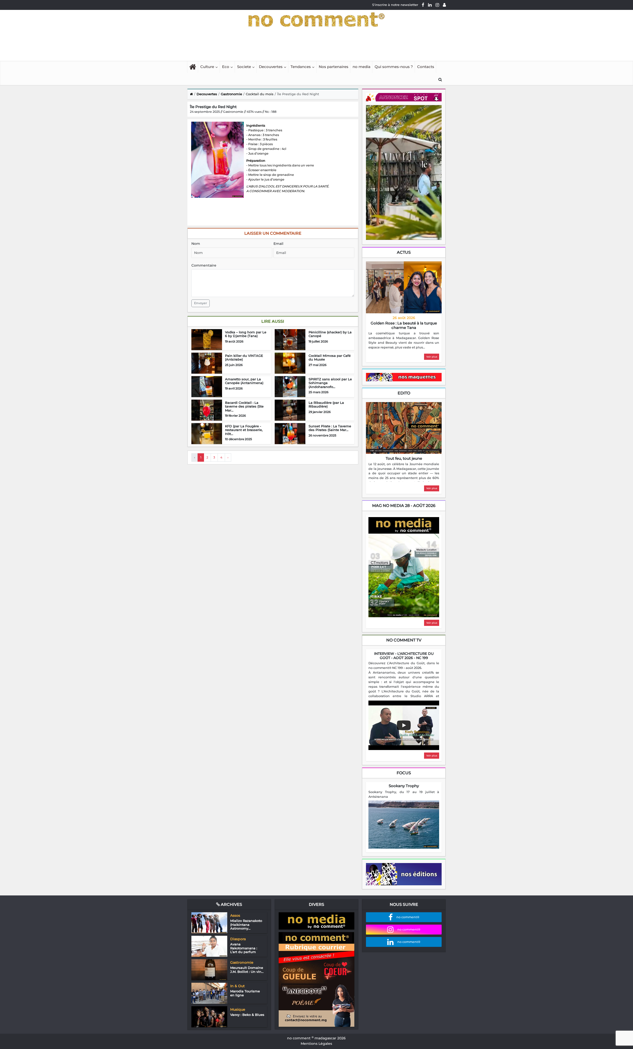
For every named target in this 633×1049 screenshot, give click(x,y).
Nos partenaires (333, 66)
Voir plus (431, 356)
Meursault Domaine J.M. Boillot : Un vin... (247, 970)
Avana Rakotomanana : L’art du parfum (243, 948)
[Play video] (403, 725)
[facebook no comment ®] (423, 5)
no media (361, 66)
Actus (404, 252)
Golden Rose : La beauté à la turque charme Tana (404, 325)
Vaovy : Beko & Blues (247, 1015)
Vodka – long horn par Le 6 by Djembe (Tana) (245, 334)
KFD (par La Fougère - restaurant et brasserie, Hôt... (244, 430)
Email (278, 243)
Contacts (425, 66)
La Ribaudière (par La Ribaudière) (326, 405)
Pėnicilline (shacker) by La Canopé (330, 334)
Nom (195, 243)
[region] (403, 340)
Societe (244, 66)
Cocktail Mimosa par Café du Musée (330, 358)
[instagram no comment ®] (437, 5)
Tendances (301, 66)
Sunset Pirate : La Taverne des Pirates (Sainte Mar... (330, 428)
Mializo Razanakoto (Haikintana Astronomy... (246, 924)
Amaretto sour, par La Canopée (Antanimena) (244, 381)
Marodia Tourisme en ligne (245, 993)
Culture (207, 66)
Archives (231, 904)
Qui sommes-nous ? (394, 66)
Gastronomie (231, 94)
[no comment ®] (444, 5)
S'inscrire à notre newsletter (395, 5)
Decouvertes (271, 66)
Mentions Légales (316, 1043)
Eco (225, 66)
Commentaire (203, 265)
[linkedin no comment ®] (430, 5)
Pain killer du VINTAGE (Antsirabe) (244, 358)
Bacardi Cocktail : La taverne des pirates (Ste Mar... (244, 406)
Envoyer (200, 303)
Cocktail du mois (259, 94)
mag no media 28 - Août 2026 (403, 505)
